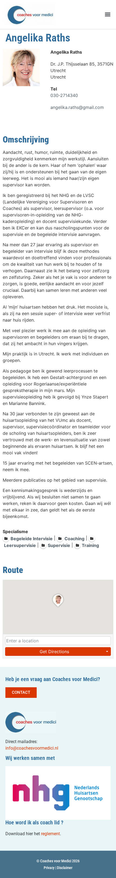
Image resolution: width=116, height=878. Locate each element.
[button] (107, 14)
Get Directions (54, 651)
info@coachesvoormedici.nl (31, 748)
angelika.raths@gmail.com (77, 107)
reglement (50, 833)
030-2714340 (64, 95)
